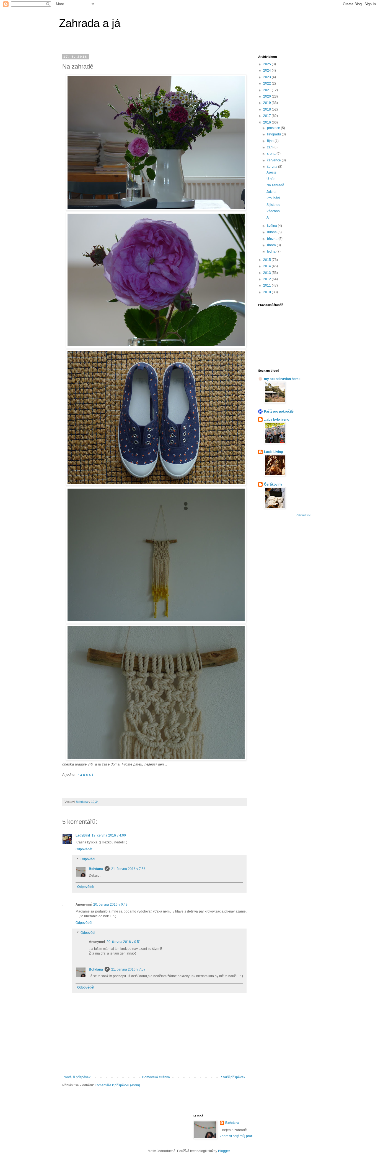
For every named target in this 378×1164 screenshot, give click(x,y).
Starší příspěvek (233, 1077)
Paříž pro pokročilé (279, 411)
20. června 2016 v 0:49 (110, 904)
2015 (267, 260)
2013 (267, 273)
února (272, 245)
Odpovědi (88, 859)
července (274, 160)
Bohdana (96, 869)
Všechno (273, 211)
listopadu (274, 134)
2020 (267, 96)
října (271, 141)
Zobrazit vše (303, 515)
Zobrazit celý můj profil (236, 1136)
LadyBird (83, 835)
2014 (267, 266)
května (272, 226)
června (272, 167)
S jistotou (273, 205)
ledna (271, 251)
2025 (267, 64)
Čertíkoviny (273, 484)
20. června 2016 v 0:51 (124, 942)
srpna (271, 154)
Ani (268, 217)
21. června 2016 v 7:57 (128, 969)
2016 (267, 122)
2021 (267, 90)
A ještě (271, 172)
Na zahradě (275, 185)
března (272, 239)
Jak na (271, 192)
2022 (267, 83)
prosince (274, 128)
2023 (267, 77)
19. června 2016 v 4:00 (109, 835)
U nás (270, 179)
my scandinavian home (282, 379)
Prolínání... (274, 198)
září (270, 147)
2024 (267, 70)
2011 (267, 285)
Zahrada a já (89, 23)
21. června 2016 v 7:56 (128, 869)
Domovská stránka (156, 1077)
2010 (267, 292)
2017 (267, 116)
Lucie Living (273, 452)
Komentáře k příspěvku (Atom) (117, 1085)
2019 (267, 103)
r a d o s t (85, 774)
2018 (267, 109)
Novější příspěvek (77, 1077)
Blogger (224, 1151)
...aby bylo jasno (276, 419)
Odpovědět (84, 849)
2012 (267, 279)
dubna (272, 232)
